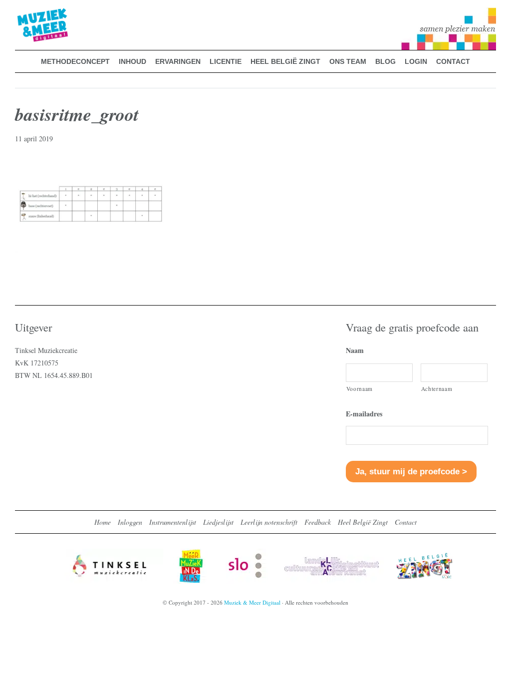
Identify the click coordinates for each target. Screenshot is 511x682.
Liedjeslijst (218, 522)
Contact (406, 522)
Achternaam (437, 388)
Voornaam (359, 388)
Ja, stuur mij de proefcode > (411, 471)
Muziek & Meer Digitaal (26, 13)
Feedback (317, 522)
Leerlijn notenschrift (269, 522)
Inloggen (130, 522)
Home (102, 522)
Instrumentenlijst (172, 522)
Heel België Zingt (363, 522)
